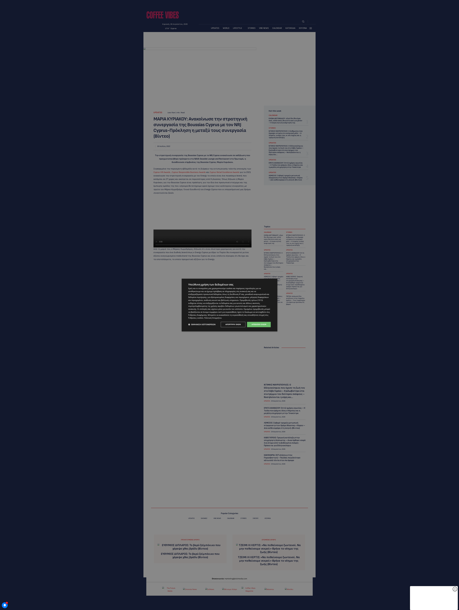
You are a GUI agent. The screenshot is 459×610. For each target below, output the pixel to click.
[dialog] (229, 305)
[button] (202, 324)
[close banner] (455, 589)
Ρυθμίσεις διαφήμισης (197, 315)
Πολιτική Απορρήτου (213, 318)
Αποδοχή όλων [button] (259, 324)
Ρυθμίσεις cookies (195, 318)
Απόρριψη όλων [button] (233, 324)
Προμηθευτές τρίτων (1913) (251, 300)
